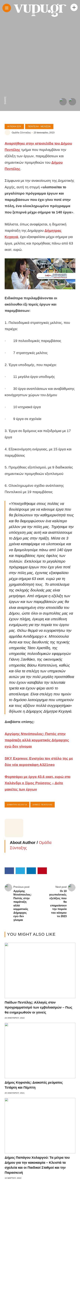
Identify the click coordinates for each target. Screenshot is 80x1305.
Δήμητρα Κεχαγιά (17, 805)
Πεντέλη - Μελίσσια (39, 126)
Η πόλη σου (14, 126)
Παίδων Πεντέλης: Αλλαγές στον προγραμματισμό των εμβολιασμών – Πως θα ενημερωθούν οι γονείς (38, 1007)
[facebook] (5, 92)
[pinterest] (5, 69)
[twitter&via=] (5, 84)
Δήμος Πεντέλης (42, 805)
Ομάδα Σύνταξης (21, 132)
